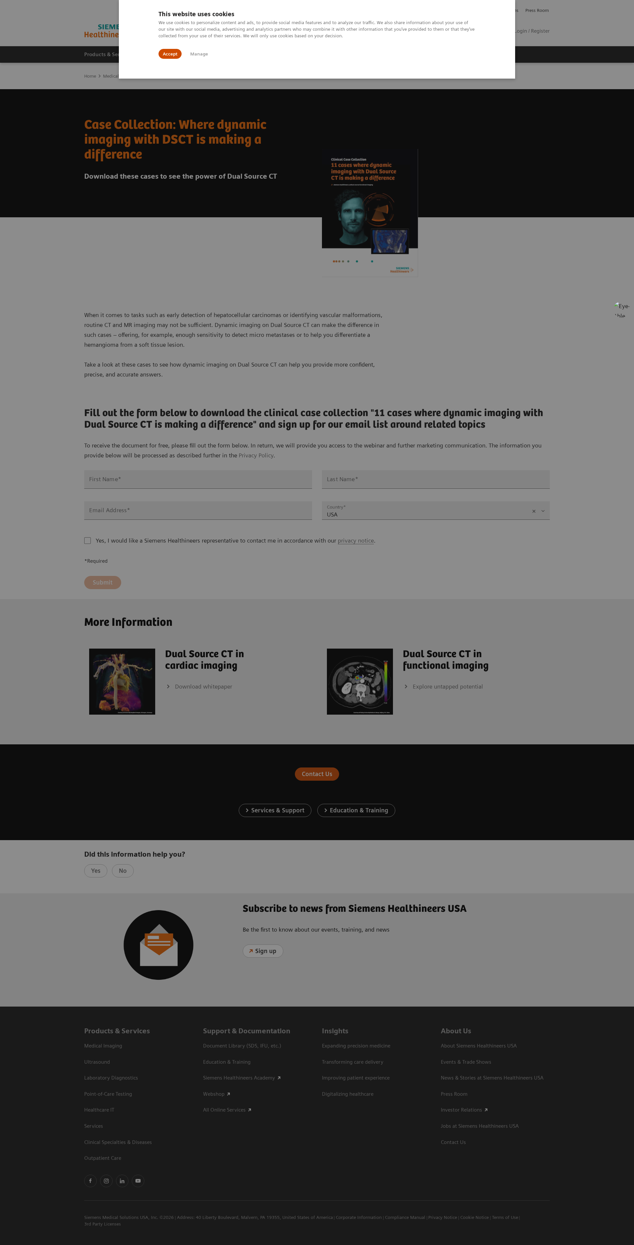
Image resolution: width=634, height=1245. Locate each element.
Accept (170, 53)
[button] (622, 309)
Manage (199, 53)
